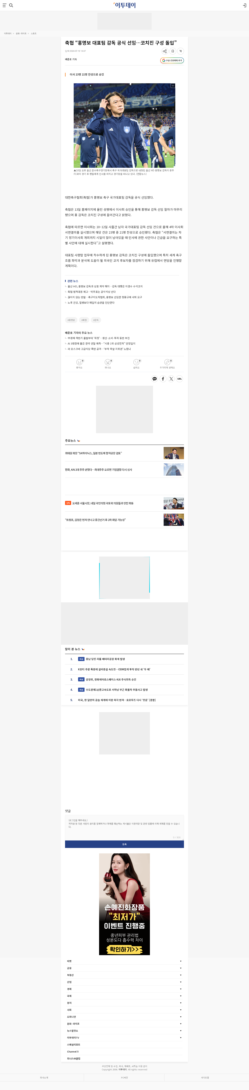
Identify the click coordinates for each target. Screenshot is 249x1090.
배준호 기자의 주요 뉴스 (78, 333)
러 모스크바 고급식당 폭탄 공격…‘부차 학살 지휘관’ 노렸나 (99, 349)
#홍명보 (71, 320)
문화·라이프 (21, 33)
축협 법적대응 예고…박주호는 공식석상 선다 (92, 291)
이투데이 (8, 33)
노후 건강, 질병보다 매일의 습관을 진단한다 (91, 302)
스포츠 (33, 33)
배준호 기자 (71, 59)
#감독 (96, 320)
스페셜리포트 (73, 1044)
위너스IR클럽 (73, 1058)
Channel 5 (73, 1051)
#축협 (84, 320)
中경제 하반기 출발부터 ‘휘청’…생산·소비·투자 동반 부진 (99, 338)
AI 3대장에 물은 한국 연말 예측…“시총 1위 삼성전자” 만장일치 (101, 343)
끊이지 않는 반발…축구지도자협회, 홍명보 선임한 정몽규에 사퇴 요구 (105, 297)
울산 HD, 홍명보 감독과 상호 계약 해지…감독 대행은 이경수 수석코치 (105, 286)
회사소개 (44, 1077)
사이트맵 (205, 1077)
